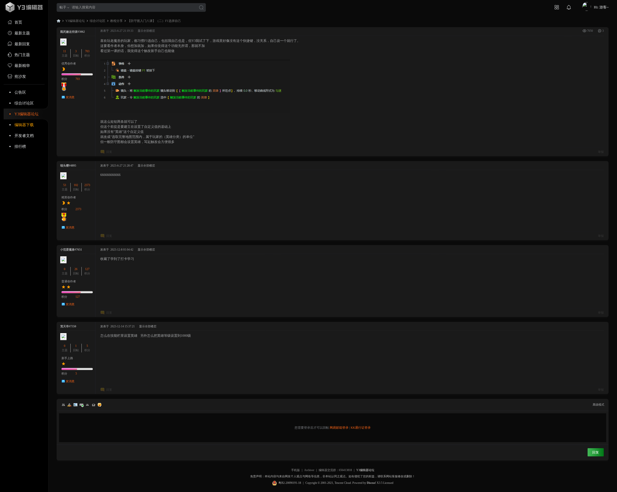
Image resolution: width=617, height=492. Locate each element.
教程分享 (116, 21)
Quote (87, 404)
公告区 (20, 92)
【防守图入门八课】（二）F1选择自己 (154, 21)
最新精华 (22, 66)
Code (93, 404)
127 (87, 269)
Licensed (388, 483)
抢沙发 (20, 76)
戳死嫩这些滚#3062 (72, 31)
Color (69, 404)
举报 (601, 152)
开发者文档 (24, 136)
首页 (18, 22)
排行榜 (20, 146)
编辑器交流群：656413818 (335, 470)
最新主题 (22, 33)
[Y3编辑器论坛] (24, 7)
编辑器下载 (24, 125)
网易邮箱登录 (339, 427)
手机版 (295, 470)
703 (87, 51)
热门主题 (22, 55)
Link (81, 404)
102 (76, 185)
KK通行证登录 (361, 427)
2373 (87, 185)
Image (75, 404)
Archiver (309, 470)
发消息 (70, 97)
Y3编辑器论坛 (26, 114)
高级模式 (598, 404)
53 (64, 185)
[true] (201, 8)
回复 (109, 152)
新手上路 (67, 358)
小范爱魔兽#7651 (71, 249)
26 (75, 269)
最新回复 (22, 44)
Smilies (99, 404)
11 (64, 51)
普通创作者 (68, 281)
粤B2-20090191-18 (289, 483)
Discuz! (371, 483)
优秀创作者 (68, 63)
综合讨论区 (24, 103)
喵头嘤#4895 (68, 165)
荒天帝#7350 (68, 326)
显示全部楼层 (146, 30)
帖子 (63, 7)
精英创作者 (68, 197)
